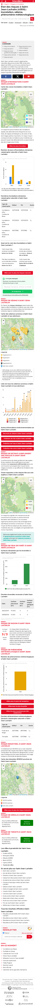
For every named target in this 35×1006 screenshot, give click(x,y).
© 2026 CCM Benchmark (26, 984)
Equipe (16, 979)
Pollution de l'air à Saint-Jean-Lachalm (17, 438)
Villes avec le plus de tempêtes (17, 701)
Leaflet (10, 127)
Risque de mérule (23, 52)
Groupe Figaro (15, 984)
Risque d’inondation (9, 46)
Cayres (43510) (7, 862)
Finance (6, 933)
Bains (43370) (7, 860)
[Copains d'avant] (9, 1000)
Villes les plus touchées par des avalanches (17, 712)
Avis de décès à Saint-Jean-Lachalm (14, 873)
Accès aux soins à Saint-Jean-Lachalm (15, 900)
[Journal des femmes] (9, 993)
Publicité (30, 979)
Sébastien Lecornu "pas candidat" (13, 958)
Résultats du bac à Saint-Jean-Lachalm (15, 918)
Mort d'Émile (7, 967)
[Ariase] (9, 1004)
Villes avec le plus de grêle (17, 706)
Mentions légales (6, 984)
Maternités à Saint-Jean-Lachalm (13, 898)
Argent (6, 4)
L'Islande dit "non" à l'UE (10, 953)
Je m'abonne (16, 291)
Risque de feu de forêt (10, 55)
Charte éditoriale (23, 979)
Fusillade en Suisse (9, 951)
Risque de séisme (8, 48)
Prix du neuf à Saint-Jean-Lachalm (14, 903)
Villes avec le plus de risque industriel (17, 810)
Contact (7, 981)
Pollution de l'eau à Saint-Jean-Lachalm (17, 443)
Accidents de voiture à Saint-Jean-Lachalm (16, 880)
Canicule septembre (9, 960)
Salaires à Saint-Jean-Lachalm (12, 887)
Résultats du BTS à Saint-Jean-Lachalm (15, 922)
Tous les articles (15, 981)
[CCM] (26, 993)
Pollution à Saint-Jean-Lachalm (13, 875)
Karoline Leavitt (8, 965)
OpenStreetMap (23, 127)
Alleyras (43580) (8, 858)
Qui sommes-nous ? (7, 979)
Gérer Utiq (30, 983)
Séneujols (18, 22)
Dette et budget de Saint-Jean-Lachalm (15, 889)
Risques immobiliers (17, 4)
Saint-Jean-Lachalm (9, 871)
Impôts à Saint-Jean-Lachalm (12, 891)
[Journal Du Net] (9, 996)
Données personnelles (8, 983)
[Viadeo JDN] (26, 1000)
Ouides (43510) (7, 853)
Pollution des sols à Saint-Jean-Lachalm (17, 448)
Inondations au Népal (10, 949)
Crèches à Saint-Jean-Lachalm (12, 894)
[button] (3, 93)
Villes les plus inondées (17, 146)
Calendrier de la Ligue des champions (15, 970)
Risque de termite (24, 55)
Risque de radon (8, 57)
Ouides (11, 22)
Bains (31, 22)
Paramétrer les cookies (20, 983)
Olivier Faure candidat (10, 956)
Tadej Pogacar (7, 963)
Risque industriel (23, 50)
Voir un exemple (27, 933)
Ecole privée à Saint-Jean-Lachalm (14, 896)
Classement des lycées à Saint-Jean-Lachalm (17, 878)
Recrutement (26, 981)
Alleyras (25, 22)
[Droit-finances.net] (26, 996)
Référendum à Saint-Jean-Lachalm (14, 905)
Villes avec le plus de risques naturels (17, 273)
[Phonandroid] (26, 1004)
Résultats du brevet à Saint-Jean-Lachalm (16, 920)
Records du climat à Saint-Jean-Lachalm (17, 433)
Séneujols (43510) (8, 855)
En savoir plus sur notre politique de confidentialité (15, 295)
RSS (21, 981)
